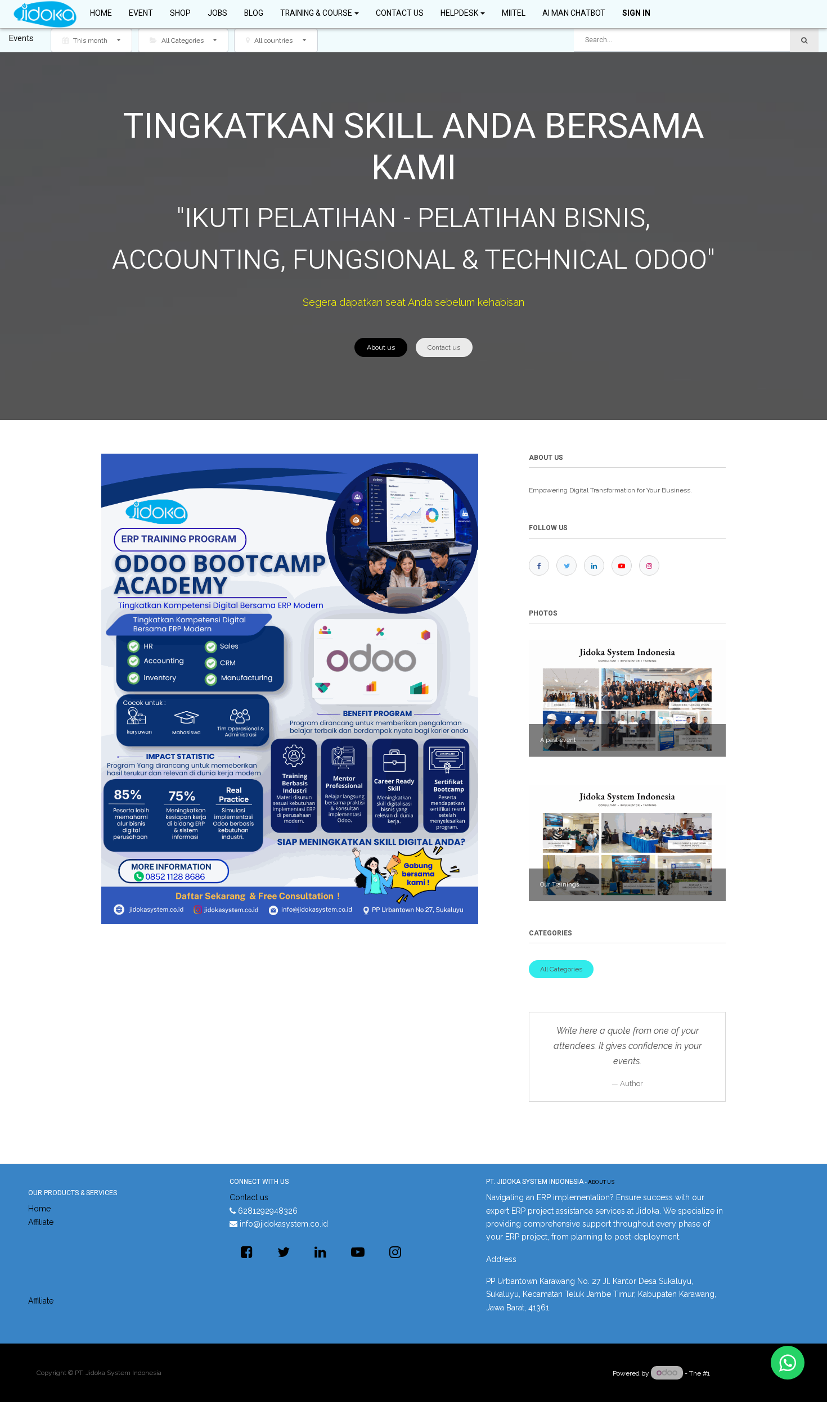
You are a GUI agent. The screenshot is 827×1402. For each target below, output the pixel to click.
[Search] (804, 40)
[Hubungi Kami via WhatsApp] (787, 1363)
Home (39, 1208)
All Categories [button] (182, 40)
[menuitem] (101, 14)
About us (381, 347)
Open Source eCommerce (751, 1373)
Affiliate (40, 1222)
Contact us (444, 347)
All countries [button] (273, 40)
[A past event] (627, 698)
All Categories (561, 969)
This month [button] (90, 40)
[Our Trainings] (627, 843)
